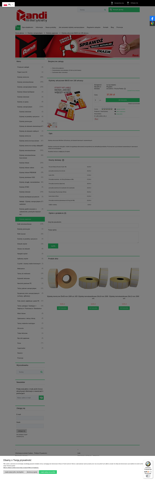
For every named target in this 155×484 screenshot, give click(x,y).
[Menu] (151, 461)
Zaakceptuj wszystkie (47, 472)
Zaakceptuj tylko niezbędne (14, 472)
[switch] (148, 476)
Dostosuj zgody (32, 472)
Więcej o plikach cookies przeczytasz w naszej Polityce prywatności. (21, 467)
